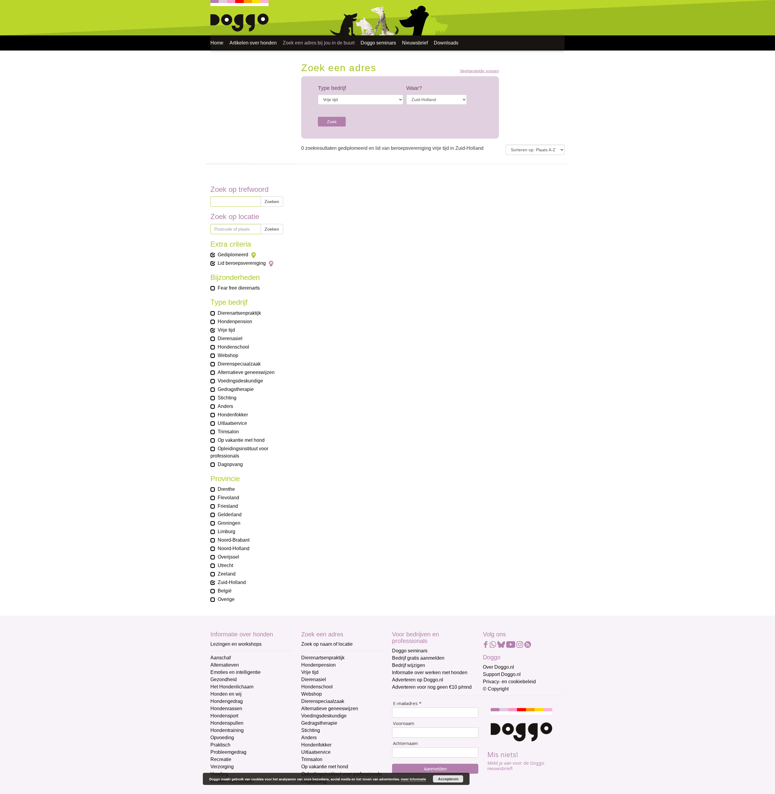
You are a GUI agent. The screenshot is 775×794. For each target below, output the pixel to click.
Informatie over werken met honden (429, 672)
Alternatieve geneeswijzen (329, 708)
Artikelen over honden (253, 42)
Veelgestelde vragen (479, 71)
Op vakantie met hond (324, 766)
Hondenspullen (226, 723)
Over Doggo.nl (498, 667)
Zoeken (272, 201)
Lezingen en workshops (236, 644)
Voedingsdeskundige (324, 715)
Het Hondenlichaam (231, 686)
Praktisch (220, 744)
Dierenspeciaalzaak (322, 701)
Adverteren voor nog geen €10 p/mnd (432, 687)
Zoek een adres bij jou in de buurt (319, 42)
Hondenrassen (226, 708)
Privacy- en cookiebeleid (509, 681)
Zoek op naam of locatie (327, 644)
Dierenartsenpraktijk (323, 657)
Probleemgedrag (228, 752)
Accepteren (448, 779)
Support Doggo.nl (502, 674)
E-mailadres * (407, 703)
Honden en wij (226, 694)
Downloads (446, 42)
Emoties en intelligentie (235, 672)
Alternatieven (224, 665)
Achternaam (405, 743)
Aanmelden (435, 769)
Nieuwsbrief (415, 42)
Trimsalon (311, 759)
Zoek (332, 121)
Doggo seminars (378, 42)
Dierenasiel (313, 679)
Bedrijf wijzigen (408, 665)
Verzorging (222, 766)
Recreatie (220, 759)
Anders (309, 737)
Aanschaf (220, 657)
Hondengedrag (226, 701)
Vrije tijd (309, 672)
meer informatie (413, 779)
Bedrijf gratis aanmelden (418, 658)
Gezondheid (223, 679)
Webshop (311, 694)
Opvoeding (222, 737)
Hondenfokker (316, 744)
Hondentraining (227, 730)
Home (216, 42)
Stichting (310, 730)
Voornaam (403, 723)
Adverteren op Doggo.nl (417, 679)
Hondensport (224, 715)
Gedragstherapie (319, 723)
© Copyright (496, 688)
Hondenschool (317, 686)
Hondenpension (318, 665)
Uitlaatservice (316, 752)
